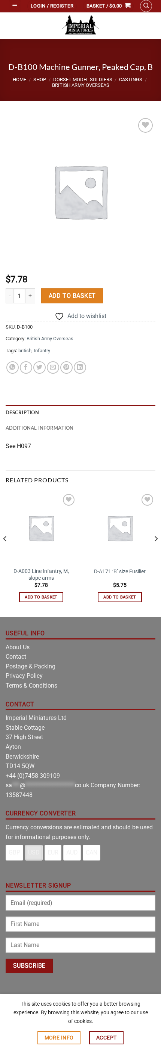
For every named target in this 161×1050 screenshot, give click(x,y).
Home (19, 79)
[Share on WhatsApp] (12, 367)
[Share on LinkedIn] (80, 367)
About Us (18, 647)
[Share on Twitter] (39, 367)
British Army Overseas (80, 85)
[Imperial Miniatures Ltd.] (80, 25)
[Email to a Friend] (53, 367)
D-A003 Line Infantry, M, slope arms (41, 574)
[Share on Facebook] (26, 367)
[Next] (156, 553)
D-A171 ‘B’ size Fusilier (120, 571)
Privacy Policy (24, 675)
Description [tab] (22, 412)
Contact (16, 656)
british (24, 350)
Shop (39, 79)
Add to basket (72, 295)
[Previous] (5, 553)
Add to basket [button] (41, 597)
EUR (53, 852)
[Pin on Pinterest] (66, 367)
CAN (91, 852)
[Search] (146, 6)
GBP (14, 852)
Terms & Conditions (31, 685)
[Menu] (15, 6)
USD (34, 852)
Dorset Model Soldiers (82, 79)
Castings (130, 79)
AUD (72, 852)
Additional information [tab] (40, 428)
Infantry (42, 350)
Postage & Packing (30, 666)
